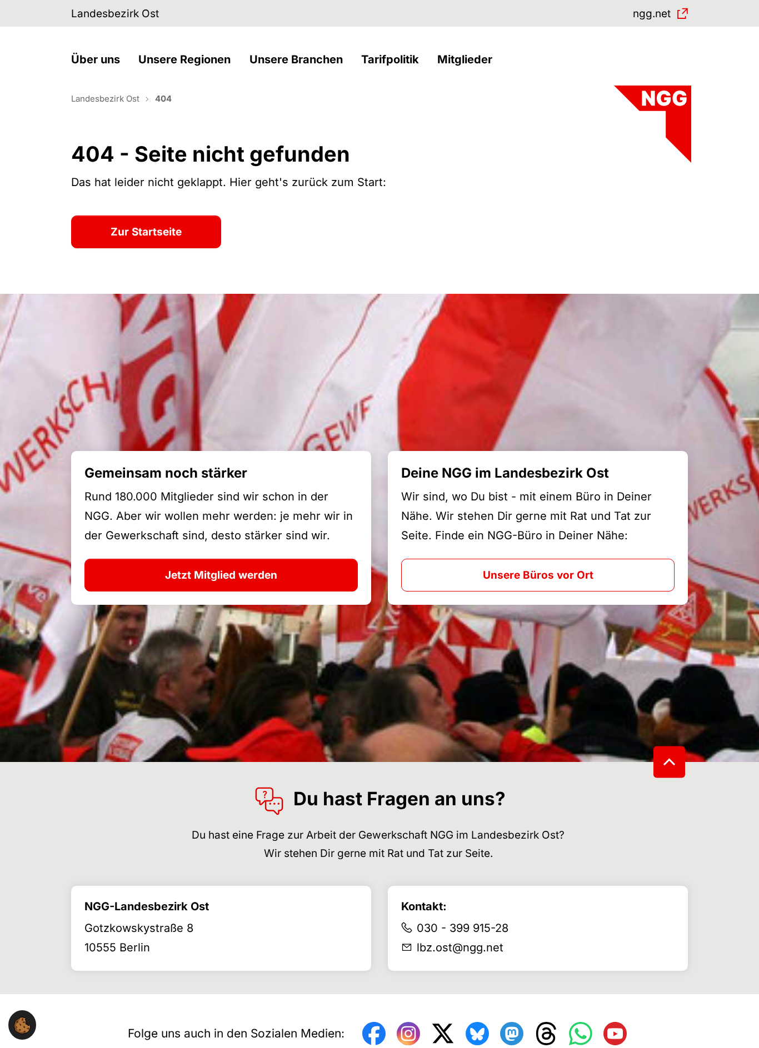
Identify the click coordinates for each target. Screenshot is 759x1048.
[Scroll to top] (669, 762)
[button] (98, 59)
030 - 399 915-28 (462, 928)
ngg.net (652, 13)
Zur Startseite (146, 231)
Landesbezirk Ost (115, 13)
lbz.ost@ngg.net (460, 947)
